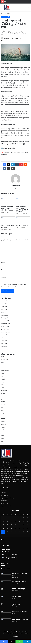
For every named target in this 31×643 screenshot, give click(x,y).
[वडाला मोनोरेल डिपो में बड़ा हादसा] (8, 220)
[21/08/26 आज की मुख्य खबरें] (6, 622)
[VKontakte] (4, 168)
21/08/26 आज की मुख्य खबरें (20, 619)
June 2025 (4, 340)
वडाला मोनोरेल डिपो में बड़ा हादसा (7, 226)
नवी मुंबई (3, 379)
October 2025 (5, 329)
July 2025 (4, 337)
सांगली (2, 435)
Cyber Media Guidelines (7, 498)
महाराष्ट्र (8, 13)
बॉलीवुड (2, 413)
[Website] (15, 189)
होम (8, 17)
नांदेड (2, 384)
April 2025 (4, 346)
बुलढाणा (2, 410)
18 (7, 528)
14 (19, 524)
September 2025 (5, 332)
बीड (2, 407)
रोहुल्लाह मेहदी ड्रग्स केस (19, 581)
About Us (3, 492)
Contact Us (4, 495)
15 (23, 524)
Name (3, 262)
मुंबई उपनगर (3, 424)
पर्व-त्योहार (3, 393)
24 (3, 531)
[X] (8, 164)
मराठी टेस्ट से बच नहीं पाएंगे (19, 612)
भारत (2, 416)
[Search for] (29, 8)
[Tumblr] (17, 164)
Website (3, 277)
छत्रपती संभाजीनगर (5, 370)
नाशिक (2, 387)
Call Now (7, 552)
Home (4, 13)
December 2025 (5, 323)
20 (15, 528)
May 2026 (4, 309)
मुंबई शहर (3, 427)
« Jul (2, 539)
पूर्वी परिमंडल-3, (7, 1)
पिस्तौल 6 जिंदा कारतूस (18, 589)
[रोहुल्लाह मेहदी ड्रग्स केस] (6, 583)
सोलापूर (2, 438)
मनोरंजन (3, 418)
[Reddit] (25, 164)
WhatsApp (14, 557)
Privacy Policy (5, 503)
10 (3, 524)
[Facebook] (4, 164)
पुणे (1, 399)
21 (19, 528)
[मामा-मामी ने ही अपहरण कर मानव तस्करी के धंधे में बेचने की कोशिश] (23, 201)
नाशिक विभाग (4, 390)
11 (7, 524)
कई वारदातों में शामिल (22, 226)
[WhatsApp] (19, 641)
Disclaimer (4, 500)
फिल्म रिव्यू (3, 404)
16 (27, 524)
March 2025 (4, 349)
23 (27, 528)
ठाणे (2, 376)
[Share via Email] (8, 168)
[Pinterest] (21, 164)
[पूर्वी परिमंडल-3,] (6, 599)
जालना (2, 373)
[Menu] (2, 8)
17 (3, 528)
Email (3, 269)
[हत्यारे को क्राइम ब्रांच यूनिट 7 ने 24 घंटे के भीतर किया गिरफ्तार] (8, 201)
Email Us (7, 549)
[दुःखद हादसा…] (6, 606)
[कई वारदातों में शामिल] (23, 220)
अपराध (2, 365)
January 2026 (5, 320)
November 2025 (5, 326)
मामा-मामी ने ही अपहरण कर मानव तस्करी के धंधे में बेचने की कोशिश (22, 209)
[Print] (13, 168)
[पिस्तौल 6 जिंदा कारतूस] (6, 591)
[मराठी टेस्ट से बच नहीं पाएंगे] (6, 614)
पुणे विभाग (3, 401)
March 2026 (4, 315)
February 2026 (5, 318)
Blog (2, 356)
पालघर (2, 396)
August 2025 (4, 335)
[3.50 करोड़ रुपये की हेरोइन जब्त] (6, 576)
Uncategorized (5, 359)
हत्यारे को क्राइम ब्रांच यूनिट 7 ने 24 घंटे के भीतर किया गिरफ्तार (7, 208)
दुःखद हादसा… (16, 604)
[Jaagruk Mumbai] (7, 7)
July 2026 (4, 303)
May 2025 (4, 343)
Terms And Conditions (7, 506)
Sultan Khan (6, 38)
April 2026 (4, 312)
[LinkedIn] (13, 164)
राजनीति (3, 430)
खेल (2, 368)
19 (11, 528)
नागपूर (2, 382)
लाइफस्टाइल (3, 433)
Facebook (14, 554)
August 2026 (4, 301)
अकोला (2, 362)
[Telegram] (27, 641)
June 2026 (4, 306)
